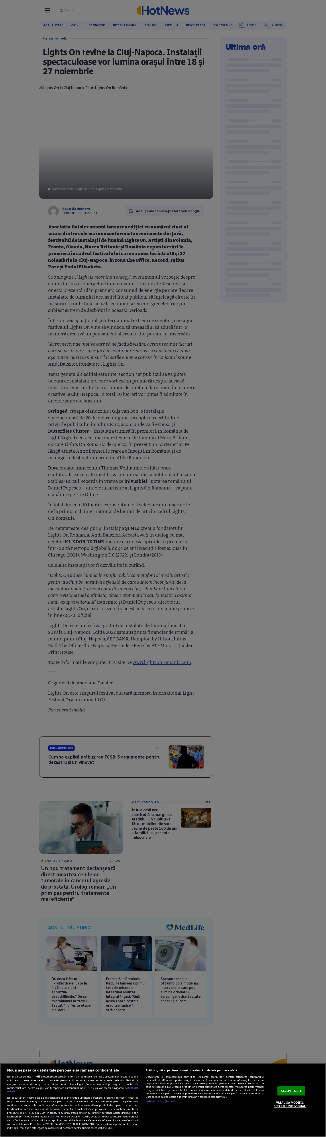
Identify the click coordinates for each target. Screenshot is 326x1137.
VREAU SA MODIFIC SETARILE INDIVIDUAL (290, 1104)
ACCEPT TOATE (291, 1091)
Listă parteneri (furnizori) (161, 1101)
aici (52, 1116)
